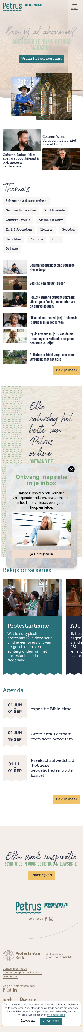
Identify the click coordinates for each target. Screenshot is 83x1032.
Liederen (46, 229)
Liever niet (28, 1020)
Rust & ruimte (54, 210)
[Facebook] (46, 919)
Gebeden (68, 229)
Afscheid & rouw (51, 220)
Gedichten (13, 239)
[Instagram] (51, 919)
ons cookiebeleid (56, 1014)
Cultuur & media (18, 220)
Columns (36, 239)
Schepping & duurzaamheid (26, 200)
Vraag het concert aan (41, 59)
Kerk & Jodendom (19, 229)
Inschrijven (41, 875)
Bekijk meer (66, 370)
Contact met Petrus (15, 968)
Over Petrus (10, 976)
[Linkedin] (15, 990)
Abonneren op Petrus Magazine (22, 972)
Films (56, 239)
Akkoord (53, 1021)
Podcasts (12, 248)
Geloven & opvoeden (21, 210)
